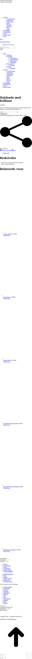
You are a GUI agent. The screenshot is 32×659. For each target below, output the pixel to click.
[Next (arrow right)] (2, 658)
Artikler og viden (7, 578)
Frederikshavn (7, 598)
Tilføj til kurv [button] (6, 235)
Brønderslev (6, 593)
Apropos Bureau (12, 619)
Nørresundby (6, 588)
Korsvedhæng (7, 297)
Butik (4, 575)
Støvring (5, 590)
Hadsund (5, 600)
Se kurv (2, 42)
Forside (5, 564)
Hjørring (5, 594)
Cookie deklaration (8, 571)
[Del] (4, 654)
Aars (4, 595)
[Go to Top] (16, 652)
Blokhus (5, 603)
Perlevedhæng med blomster (10, 423)
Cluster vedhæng (7, 234)
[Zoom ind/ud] (0, 654)
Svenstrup (5, 591)
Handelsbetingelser (8, 574)
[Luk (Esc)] (5, 654)
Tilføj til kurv (4, 113)
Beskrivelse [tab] (6, 153)
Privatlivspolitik (7, 570)
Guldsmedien (6, 568)
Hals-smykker (8, 115)
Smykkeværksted (7, 587)
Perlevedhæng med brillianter (11, 486)
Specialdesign (6, 565)
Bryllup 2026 (6, 580)
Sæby (4, 597)
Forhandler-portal (7, 581)
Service (5, 567)
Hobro (5, 601)
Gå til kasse (7, 42)
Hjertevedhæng (7, 360)
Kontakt (5, 577)
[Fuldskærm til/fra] (2, 654)
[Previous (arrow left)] (0, 658)
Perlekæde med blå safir (9, 549)
